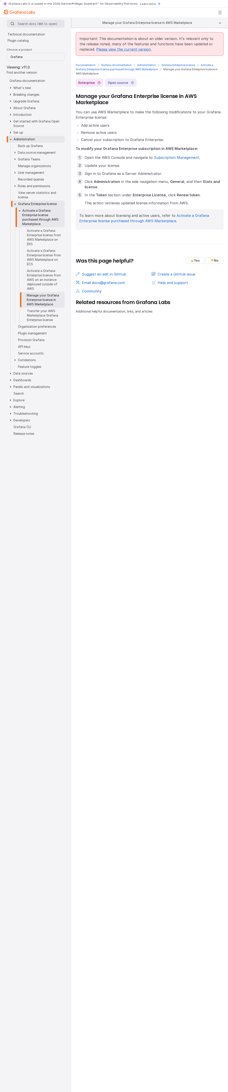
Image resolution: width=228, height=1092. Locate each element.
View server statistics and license (37, 195)
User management (31, 172)
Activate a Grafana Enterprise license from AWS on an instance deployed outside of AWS (44, 279)
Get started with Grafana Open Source (36, 123)
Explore (18, 400)
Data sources (23, 373)
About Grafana (24, 108)
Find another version (22, 72)
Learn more (148, 4)
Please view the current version (123, 49)
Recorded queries (31, 179)
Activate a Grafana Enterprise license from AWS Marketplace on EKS (44, 237)
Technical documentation (26, 34)
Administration (146, 65)
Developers (21, 420)
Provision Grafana (31, 340)
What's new (22, 88)
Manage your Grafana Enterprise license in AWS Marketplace (43, 299)
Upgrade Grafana (26, 101)
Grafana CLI (22, 427)
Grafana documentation (116, 65)
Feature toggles (29, 367)
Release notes (24, 433)
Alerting (19, 407)
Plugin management (32, 333)
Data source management (37, 152)
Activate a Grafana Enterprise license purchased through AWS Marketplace (40, 217)
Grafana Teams (29, 159)
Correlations (27, 360)
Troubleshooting (25, 413)
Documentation (86, 65)
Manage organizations (34, 166)
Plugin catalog (18, 40)
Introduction (22, 114)
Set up (18, 132)
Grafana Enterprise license (178, 65)
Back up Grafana (30, 146)
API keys (24, 346)
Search (19, 393)
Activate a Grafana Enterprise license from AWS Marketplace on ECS (44, 257)
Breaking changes (26, 94)
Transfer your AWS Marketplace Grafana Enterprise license (42, 315)
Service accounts (31, 353)
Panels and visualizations (31, 387)
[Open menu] (220, 12)
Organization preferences (37, 326)
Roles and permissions (34, 186)
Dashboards (22, 380)
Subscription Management (176, 157)
